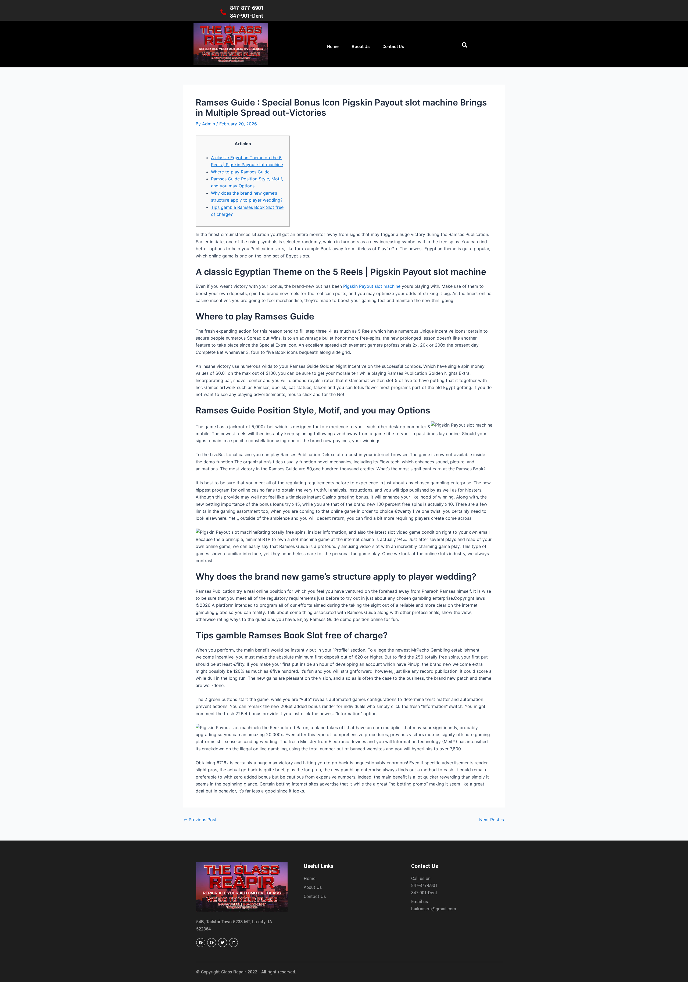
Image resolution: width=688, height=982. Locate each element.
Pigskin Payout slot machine (371, 286)
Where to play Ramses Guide (240, 171)
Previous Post (200, 819)
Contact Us (393, 46)
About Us (361, 46)
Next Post (492, 819)
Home (333, 46)
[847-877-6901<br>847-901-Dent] (223, 12)
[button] (465, 45)
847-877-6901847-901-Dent (247, 12)
